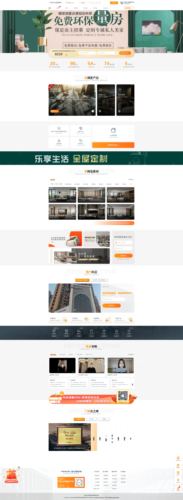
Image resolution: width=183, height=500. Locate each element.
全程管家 (114, 478)
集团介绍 (97, 475)
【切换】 (72, 2)
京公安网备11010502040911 (113, 497)
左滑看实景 (114, 386)
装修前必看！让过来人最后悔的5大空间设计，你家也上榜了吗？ (58, 382)
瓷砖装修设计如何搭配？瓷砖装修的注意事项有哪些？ (78, 386)
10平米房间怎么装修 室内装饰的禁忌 (98, 386)
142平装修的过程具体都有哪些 (97, 382)
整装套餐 (123, 482)
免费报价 (106, 475)
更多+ (131, 184)
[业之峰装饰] (55, 3)
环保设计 (114, 488)
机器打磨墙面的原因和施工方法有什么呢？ (78, 384)
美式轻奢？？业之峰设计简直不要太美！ (120, 384)
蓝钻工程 (114, 475)
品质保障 (95, 8)
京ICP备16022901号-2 (99, 497)
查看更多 (132, 383)
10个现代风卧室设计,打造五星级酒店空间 (58, 386)
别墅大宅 (123, 478)
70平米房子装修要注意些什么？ (56, 384)
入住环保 (114, 482)
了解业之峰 (105, 8)
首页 (50, 8)
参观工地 (106, 482)
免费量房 (106, 478)
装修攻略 (85, 8)
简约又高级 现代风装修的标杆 (118, 382)
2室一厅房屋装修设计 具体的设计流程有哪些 (78, 382)
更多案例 (130, 179)
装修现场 (76, 8)
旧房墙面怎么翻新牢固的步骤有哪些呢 (99, 384)
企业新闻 (97, 478)
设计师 (66, 8)
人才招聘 (97, 482)
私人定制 (123, 475)
